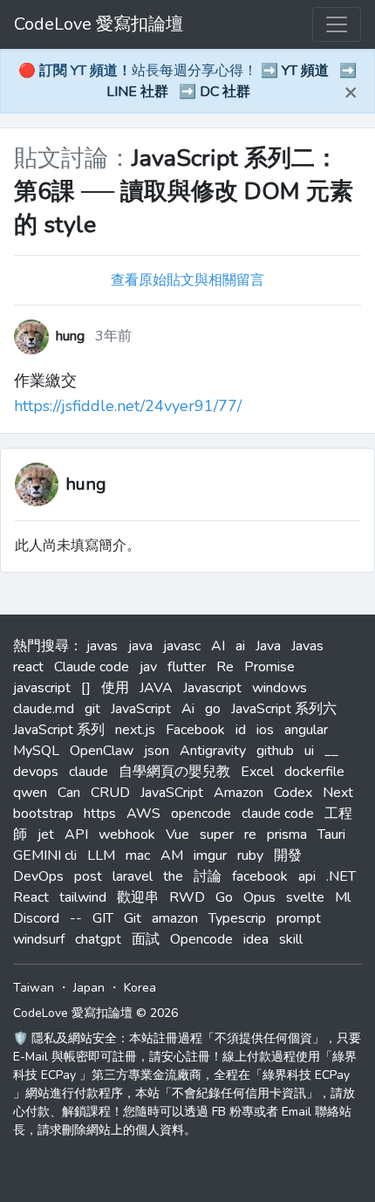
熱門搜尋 (41, 646)
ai (240, 646)
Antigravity (213, 750)
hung (85, 484)
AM (171, 855)
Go (224, 897)
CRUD (110, 792)
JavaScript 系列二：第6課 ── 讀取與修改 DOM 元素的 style (183, 191)
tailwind (82, 897)
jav (148, 667)
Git (132, 918)
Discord (36, 918)
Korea (140, 987)
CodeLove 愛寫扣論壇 (98, 24)
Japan (89, 987)
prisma (287, 834)
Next (338, 792)
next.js (135, 729)
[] (86, 687)
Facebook (195, 729)
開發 (288, 855)
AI (218, 646)
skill (291, 939)
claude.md (43, 708)
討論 (208, 876)
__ (331, 750)
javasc (182, 646)
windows (279, 687)
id (240, 729)
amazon (175, 918)
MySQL (36, 750)
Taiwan (33, 987)
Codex (293, 792)
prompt (298, 918)
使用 (115, 687)
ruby (250, 855)
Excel (257, 771)
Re (225, 667)
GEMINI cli (45, 855)
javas (102, 646)
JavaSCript (171, 792)
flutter (186, 667)
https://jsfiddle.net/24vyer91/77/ (128, 405)
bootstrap (43, 813)
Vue (177, 834)
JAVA (156, 687)
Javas (307, 646)
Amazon (238, 792)
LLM (101, 855)
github (275, 750)
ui (309, 750)
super (217, 834)
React (31, 897)
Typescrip (237, 918)
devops (35, 771)
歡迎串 (138, 897)
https (100, 813)
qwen (30, 792)
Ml (343, 897)
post (88, 876)
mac (138, 855)
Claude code (91, 667)
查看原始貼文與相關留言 (187, 280)
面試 (146, 939)
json (156, 750)
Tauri (331, 834)
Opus (259, 897)
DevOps (38, 876)
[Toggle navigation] (336, 24)
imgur (210, 855)
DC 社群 (225, 91)
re (250, 834)
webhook (127, 834)
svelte (305, 897)
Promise (269, 667)
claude (88, 771)
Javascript (212, 687)
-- (76, 918)
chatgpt (98, 939)
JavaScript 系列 (59, 729)
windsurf (39, 939)
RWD (187, 897)
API (76, 834)
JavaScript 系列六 (284, 708)
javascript (42, 687)
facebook (260, 876)
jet (46, 834)
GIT (102, 918)
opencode (201, 813)
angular (306, 729)
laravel (132, 876)
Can (69, 792)
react (28, 667)
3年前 (113, 336)
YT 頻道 (305, 70)
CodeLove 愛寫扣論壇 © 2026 (95, 1013)
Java (268, 646)
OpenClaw (101, 750)
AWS (143, 813)
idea (256, 939)
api (307, 876)
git (92, 708)
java (140, 646)
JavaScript (141, 708)
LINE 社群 (137, 91)
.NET (341, 876)
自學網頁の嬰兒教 (174, 771)
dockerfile (314, 771)
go (213, 708)
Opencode (201, 939)
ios (265, 729)
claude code (278, 813)
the (173, 876)
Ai (187, 708)
